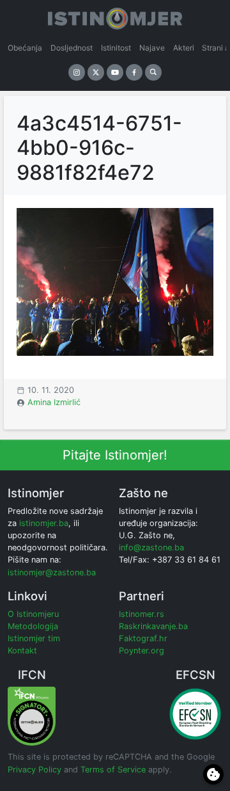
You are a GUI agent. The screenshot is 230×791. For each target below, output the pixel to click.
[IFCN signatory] (32, 716)
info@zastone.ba (151, 547)
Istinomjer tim (34, 638)
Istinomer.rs (141, 614)
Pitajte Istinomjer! (115, 455)
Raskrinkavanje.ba (153, 626)
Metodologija (33, 626)
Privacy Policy (34, 769)
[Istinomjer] (115, 16)
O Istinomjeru (33, 614)
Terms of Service (113, 769)
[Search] (153, 72)
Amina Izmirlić (53, 402)
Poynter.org (141, 650)
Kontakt (22, 650)
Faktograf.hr (143, 638)
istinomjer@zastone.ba (52, 572)
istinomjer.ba (43, 523)
